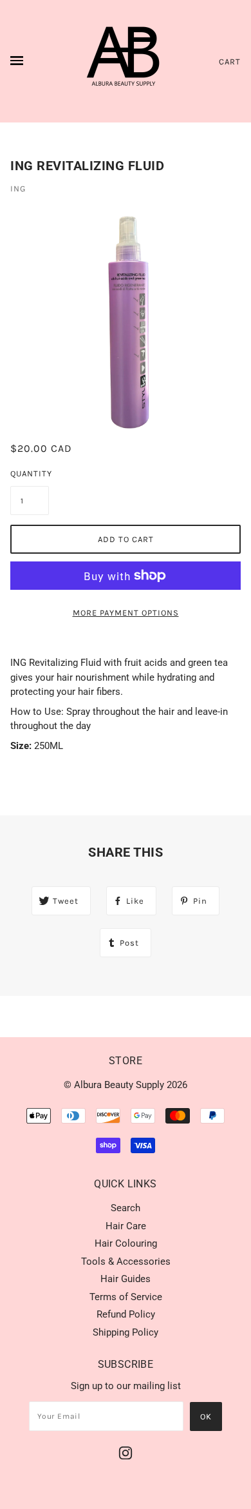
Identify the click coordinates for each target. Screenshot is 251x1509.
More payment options (126, 613)
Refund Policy (126, 1314)
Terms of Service (125, 1297)
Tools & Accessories (126, 1261)
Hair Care (126, 1226)
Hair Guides (125, 1279)
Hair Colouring (126, 1243)
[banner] (125, 61)
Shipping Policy (125, 1332)
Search (125, 1208)
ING (18, 188)
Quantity (29, 473)
